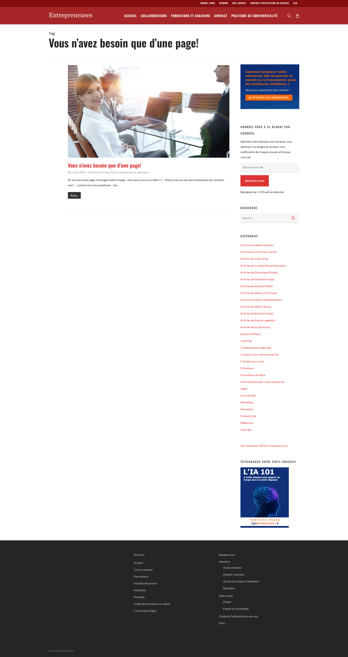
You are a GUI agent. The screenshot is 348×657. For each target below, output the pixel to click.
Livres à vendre (143, 569)
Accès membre (232, 567)
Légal (243, 388)
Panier (227, 602)
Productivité (248, 416)
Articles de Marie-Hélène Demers (261, 299)
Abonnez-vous (254, 181)
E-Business (247, 368)
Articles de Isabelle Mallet (256, 286)
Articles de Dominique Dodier (259, 272)
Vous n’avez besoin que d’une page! (104, 165)
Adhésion (140, 590)
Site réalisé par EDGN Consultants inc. (264, 445)
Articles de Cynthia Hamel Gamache (263, 265)
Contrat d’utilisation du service (238, 616)
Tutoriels (246, 429)
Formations (141, 576)
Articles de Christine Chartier (259, 252)
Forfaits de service (145, 583)
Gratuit (138, 562)
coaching (246, 340)
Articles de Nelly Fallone (255, 306)
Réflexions (246, 423)
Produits (139, 597)
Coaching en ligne (145, 610)
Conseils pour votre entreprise (259, 354)
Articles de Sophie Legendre (257, 320)
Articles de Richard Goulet (256, 313)
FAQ (222, 623)
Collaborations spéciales (132, 172)
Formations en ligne (252, 375)
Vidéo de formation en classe (152, 604)
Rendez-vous (227, 554)
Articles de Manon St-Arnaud (258, 293)
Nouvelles (246, 409)
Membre (224, 561)
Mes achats (226, 595)
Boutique (229, 588)
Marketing (246, 402)
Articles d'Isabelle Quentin (256, 245)
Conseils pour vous (252, 361)
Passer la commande (236, 608)
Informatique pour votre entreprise (262, 382)
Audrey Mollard (250, 334)
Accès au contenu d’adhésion (241, 581)
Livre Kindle (248, 395)
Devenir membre (233, 574)
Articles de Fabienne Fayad (257, 279)
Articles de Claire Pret (102, 172)
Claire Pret (78, 172)
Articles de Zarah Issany (255, 327)
